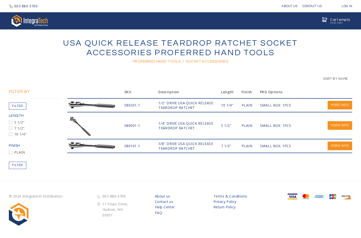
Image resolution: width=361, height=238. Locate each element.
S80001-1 (132, 125)
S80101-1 (132, 146)
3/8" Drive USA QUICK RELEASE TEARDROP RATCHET (185, 146)
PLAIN (19, 152)
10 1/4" (20, 134)
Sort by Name (335, 78)
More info (340, 105)
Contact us (164, 201)
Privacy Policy (224, 201)
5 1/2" (19, 122)
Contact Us (312, 6)
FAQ (158, 212)
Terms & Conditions (230, 196)
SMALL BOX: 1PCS (275, 105)
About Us (289, 6)
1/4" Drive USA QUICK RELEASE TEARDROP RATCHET (185, 125)
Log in (346, 6)
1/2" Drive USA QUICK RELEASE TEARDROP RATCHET (185, 105)
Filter (17, 106)
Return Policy (224, 207)
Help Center (165, 207)
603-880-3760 (26, 6)
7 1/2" (19, 128)
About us (162, 196)
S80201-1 (132, 105)
